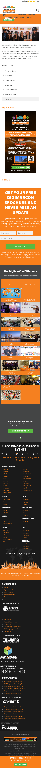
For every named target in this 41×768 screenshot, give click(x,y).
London (25, 521)
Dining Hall (8, 85)
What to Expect (8, 592)
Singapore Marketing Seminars (14, 714)
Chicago (5, 476)
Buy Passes (7, 619)
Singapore (26, 535)
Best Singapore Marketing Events (14, 686)
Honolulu (6, 486)
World (5, 542)
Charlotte (6, 474)
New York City (27, 474)
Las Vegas (6, 490)
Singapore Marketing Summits (13, 716)
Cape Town (6, 521)
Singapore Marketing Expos (13, 693)
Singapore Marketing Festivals (13, 707)
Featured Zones (10, 71)
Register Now (8, 107)
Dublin (5, 504)
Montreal (26, 500)
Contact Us (7, 631)
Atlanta (5, 469)
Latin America (7, 539)
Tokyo (25, 538)
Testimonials (8, 624)
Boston (5, 472)
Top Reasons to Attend (11, 597)
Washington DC (28, 490)
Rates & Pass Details (10, 622)
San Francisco (27, 486)
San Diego (26, 483)
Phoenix (25, 481)
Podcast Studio (10, 94)
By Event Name (10, 453)
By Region (36, 453)
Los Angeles (7, 493)
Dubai (5, 510)
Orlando (25, 476)
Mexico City (26, 510)
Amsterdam (7, 499)
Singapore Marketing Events (13, 681)
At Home (6, 535)
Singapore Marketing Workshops (14, 719)
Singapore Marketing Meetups (13, 711)
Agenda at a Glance (10, 590)
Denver (5, 481)
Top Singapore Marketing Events (14, 688)
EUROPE (4, 497)
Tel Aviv (5, 513)
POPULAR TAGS (9, 678)
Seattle (25, 488)
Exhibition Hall (10, 80)
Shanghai (26, 533)
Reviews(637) (30, 1)
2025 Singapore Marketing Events (14, 684)
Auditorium (9, 76)
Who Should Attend (10, 595)
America (5, 530)
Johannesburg (7, 523)
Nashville (26, 472)
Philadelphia (27, 479)
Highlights (6, 180)
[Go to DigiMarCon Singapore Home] (9, 7)
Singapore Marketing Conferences (14, 691)
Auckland (26, 544)
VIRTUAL (4, 527)
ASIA (23, 528)
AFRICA (4, 516)
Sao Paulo (26, 515)
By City (18, 453)
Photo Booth (9, 99)
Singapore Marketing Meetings (14, 709)
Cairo (5, 519)
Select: (3, 453)
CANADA (24, 497)
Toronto (25, 502)
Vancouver (26, 504)
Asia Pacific (6, 532)
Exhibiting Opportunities (11, 629)
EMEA (5, 537)
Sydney (25, 548)
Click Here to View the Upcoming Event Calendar (20, 458)
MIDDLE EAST (6, 507)
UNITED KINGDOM (28, 518)
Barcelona (6, 502)
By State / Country (27, 453)
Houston (6, 488)
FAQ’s (5, 599)
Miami (25, 469)
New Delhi (26, 531)
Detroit (5, 483)
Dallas (5, 479)
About (6, 587)
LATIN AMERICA (27, 508)
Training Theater (11, 90)
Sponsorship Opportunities (12, 627)
